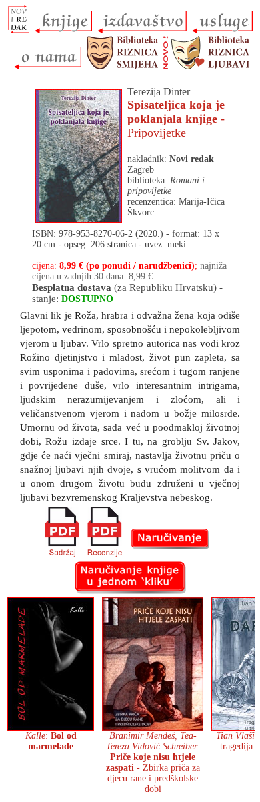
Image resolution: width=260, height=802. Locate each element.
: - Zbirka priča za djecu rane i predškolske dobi (153, 762)
